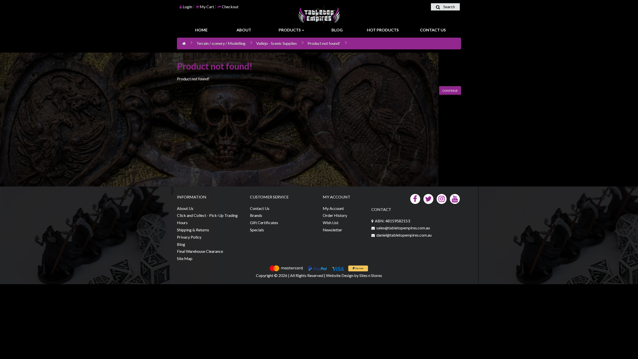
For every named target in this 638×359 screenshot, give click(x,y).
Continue (450, 90)
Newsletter (332, 229)
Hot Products (383, 29)
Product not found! (324, 43)
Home (201, 29)
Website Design (339, 275)
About (244, 29)
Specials (257, 229)
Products (290, 29)
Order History (335, 215)
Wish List (330, 222)
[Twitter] (428, 198)
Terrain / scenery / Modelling (220, 43)
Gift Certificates (264, 222)
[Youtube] (455, 198)
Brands (256, 215)
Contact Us (433, 29)
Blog (337, 29)
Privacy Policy (189, 237)
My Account (333, 208)
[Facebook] (415, 198)
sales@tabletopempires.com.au (403, 227)
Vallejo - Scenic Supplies (276, 43)
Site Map (184, 258)
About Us (185, 208)
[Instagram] (442, 198)
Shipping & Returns (193, 229)
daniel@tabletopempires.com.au (404, 235)
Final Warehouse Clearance (200, 251)
